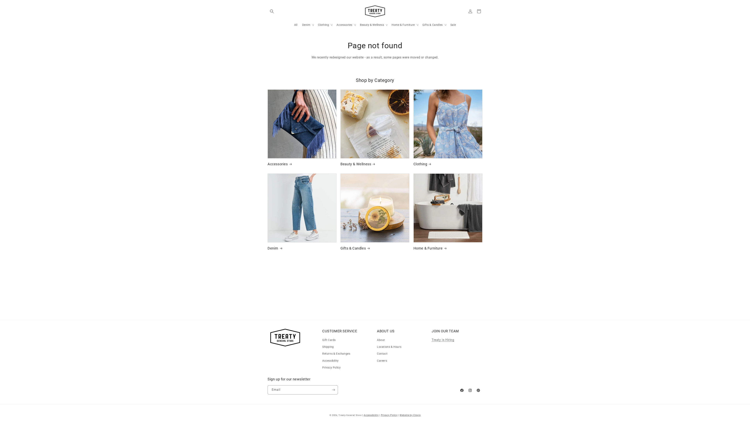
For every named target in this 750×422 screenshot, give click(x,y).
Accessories (278, 164)
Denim (273, 248)
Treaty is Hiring (443, 340)
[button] (272, 11)
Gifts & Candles (353, 248)
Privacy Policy (331, 367)
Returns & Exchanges (336, 353)
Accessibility (330, 360)
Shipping (328, 346)
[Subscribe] (333, 389)
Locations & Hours (389, 346)
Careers (382, 360)
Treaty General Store (350, 415)
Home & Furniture (428, 248)
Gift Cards (329, 340)
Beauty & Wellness (355, 164)
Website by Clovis (410, 415)
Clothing (420, 164)
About (381, 340)
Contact (382, 353)
